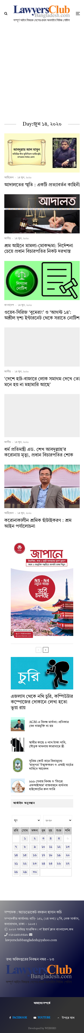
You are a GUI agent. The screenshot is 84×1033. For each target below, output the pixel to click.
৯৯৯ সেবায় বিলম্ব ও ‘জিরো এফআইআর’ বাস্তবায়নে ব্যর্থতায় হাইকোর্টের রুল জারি (48, 785)
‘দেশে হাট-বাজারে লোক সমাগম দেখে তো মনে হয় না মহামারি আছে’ (42, 382)
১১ (50, 847)
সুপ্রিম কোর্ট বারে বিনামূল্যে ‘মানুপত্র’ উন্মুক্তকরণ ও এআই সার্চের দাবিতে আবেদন (51, 765)
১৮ (50, 855)
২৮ (16, 872)
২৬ (59, 863)
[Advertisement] (42, 71)
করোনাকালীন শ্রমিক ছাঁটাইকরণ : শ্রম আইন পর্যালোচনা (38, 523)
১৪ (16, 855)
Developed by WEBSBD (42, 1028)
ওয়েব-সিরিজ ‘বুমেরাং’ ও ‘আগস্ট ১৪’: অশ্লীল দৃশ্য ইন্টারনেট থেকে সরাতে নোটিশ (41, 315)
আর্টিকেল (9, 177)
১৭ (43, 855)
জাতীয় (7, 238)
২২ (24, 863)
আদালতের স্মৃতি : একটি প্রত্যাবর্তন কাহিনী (42, 185)
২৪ (43, 863)
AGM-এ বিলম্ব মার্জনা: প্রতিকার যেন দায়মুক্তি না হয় (49, 724)
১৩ (68, 847)
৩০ (35, 872)
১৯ (59, 855)
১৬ (35, 855)
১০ (43, 847)
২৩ (35, 863)
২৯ (25, 872)
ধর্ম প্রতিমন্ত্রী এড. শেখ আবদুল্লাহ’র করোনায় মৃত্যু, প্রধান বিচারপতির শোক (38, 452)
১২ (59, 847)
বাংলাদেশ (9, 305)
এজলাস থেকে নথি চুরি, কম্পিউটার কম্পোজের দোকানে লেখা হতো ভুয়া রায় (42, 702)
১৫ (24, 855)
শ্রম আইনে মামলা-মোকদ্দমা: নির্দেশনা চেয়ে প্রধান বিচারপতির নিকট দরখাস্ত (38, 249)
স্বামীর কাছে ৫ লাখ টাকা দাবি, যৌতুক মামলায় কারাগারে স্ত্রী (47, 744)
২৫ (50, 863)
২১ (16, 863)
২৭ (67, 863)
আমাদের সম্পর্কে (42, 1003)
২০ (68, 855)
